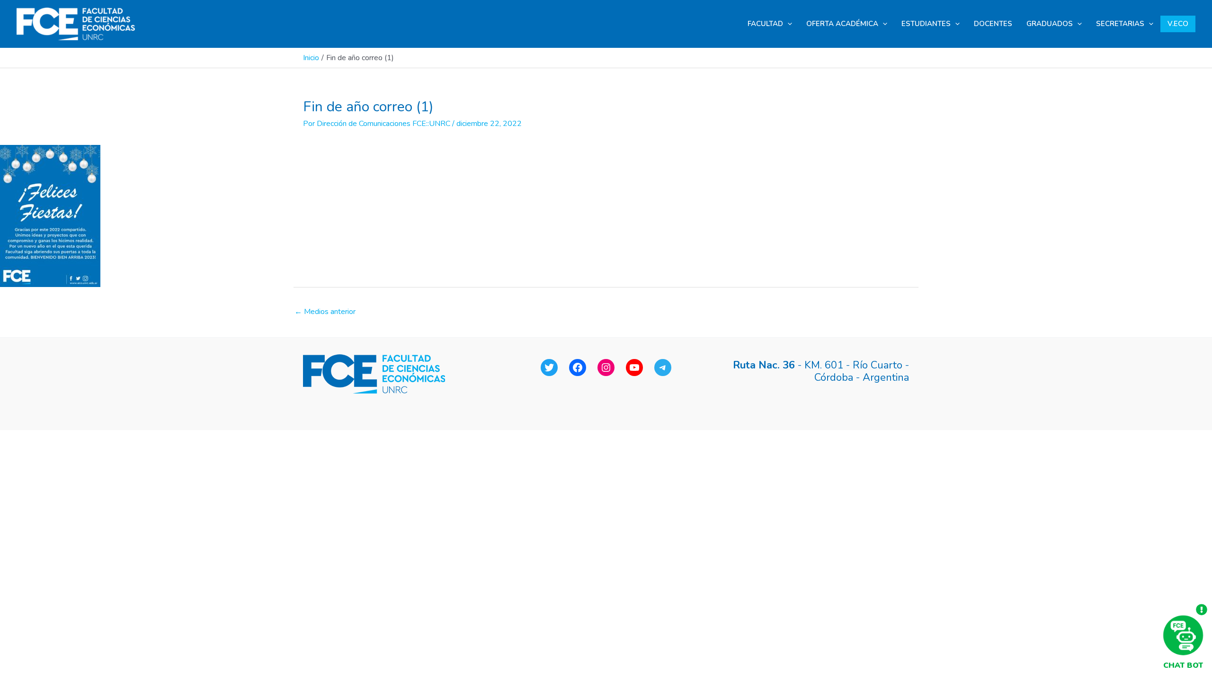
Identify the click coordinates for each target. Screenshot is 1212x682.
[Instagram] (606, 367)
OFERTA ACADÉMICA (842, 23)
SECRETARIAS (1120, 23)
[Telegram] (662, 367)
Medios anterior (325, 311)
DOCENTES (993, 23)
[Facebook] (577, 367)
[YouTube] (634, 367)
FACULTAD (765, 23)
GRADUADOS (1049, 23)
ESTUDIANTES (926, 23)
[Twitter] (549, 367)
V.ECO (1177, 23)
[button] (787, 24)
